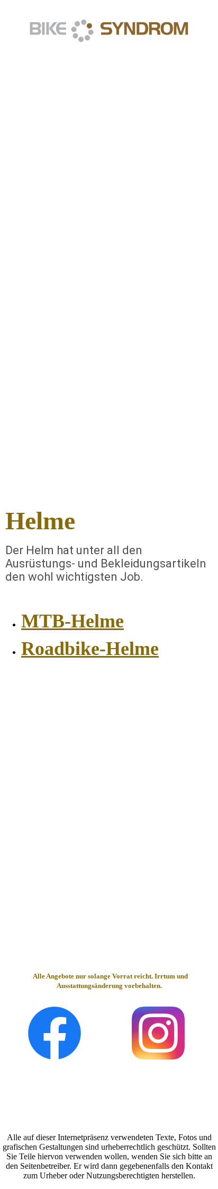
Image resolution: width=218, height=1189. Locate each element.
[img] (109, 30)
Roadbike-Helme (90, 648)
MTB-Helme (72, 621)
